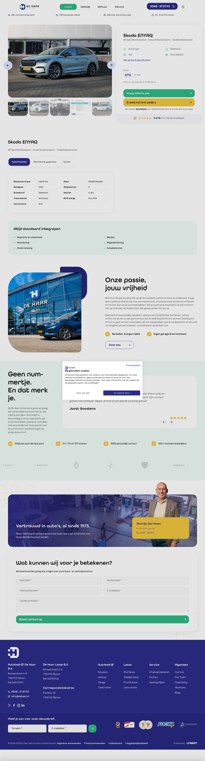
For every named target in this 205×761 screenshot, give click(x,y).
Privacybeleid (133, 365)
